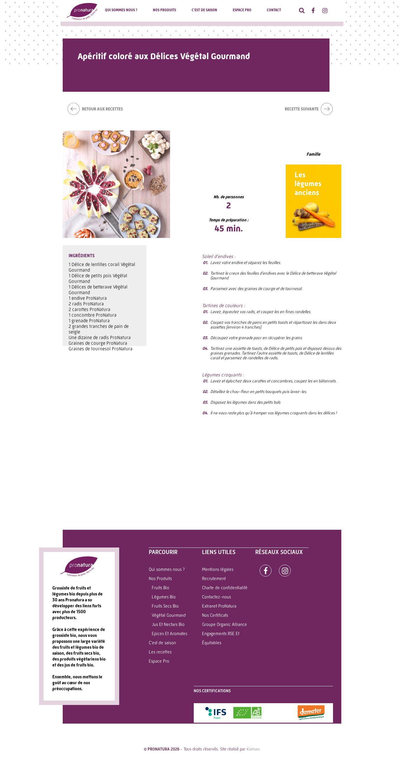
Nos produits (164, 10)
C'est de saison (204, 10)
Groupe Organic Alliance (224, 624)
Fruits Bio (160, 587)
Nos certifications (212, 690)
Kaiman (253, 749)
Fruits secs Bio (165, 606)
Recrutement (214, 578)
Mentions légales (217, 569)
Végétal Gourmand (169, 615)
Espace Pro (242, 10)
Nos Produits (160, 578)
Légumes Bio (164, 597)
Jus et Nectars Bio (168, 624)
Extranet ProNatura (219, 606)
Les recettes (160, 652)
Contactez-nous (216, 597)
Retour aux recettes (102, 109)
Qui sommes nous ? (121, 10)
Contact (274, 10)
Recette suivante (302, 109)
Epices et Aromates (169, 633)
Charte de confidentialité (225, 587)
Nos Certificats (215, 615)
